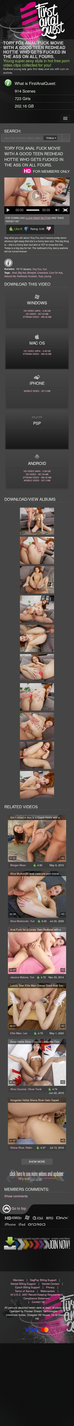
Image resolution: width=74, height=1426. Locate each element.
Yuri (45, 269)
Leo (25, 1033)
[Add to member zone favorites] (48, 228)
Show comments (16, 1196)
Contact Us (38, 1302)
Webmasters (47, 1291)
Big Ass (22, 272)
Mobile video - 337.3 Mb (37, 390)
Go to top (18, 1208)
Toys (40, 276)
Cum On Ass (56, 272)
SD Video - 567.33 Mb (37, 313)
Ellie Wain (16, 1033)
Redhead (22, 276)
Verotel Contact (50, 1284)
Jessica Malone (19, 977)
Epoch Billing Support (27, 1287)
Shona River (17, 1147)
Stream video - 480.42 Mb (37, 316)
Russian (32, 276)
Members (18, 1280)
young (47, 276)
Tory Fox (36, 269)
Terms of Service (24, 1291)
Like (15, 228)
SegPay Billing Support (43, 1280)
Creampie (42, 272)
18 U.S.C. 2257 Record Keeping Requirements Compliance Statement (36, 1296)
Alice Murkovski (19, 921)
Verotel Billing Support (23, 1284)
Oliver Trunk (35, 1089)
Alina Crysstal (18, 1089)
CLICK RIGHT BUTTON (38, 217)
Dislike (26, 228)
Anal (14, 272)
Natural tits (10, 276)
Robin (29, 1147)
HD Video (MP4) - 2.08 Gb (37, 310)
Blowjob (31, 272)
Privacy (50, 1287)
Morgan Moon (18, 865)
